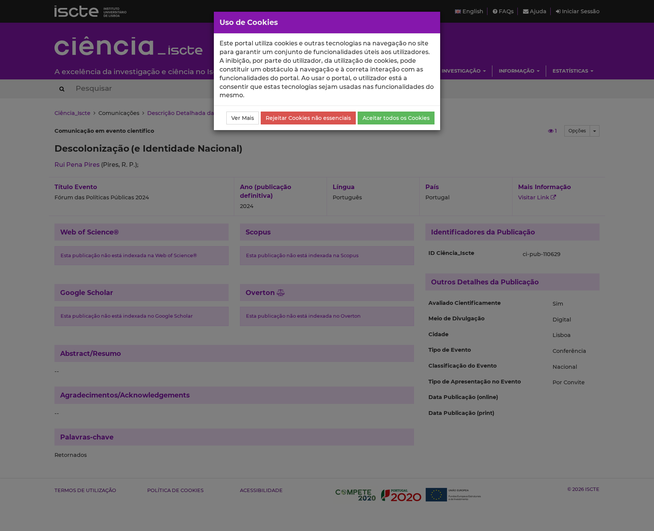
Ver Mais (242, 118)
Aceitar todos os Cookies (396, 118)
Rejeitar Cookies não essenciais (308, 118)
